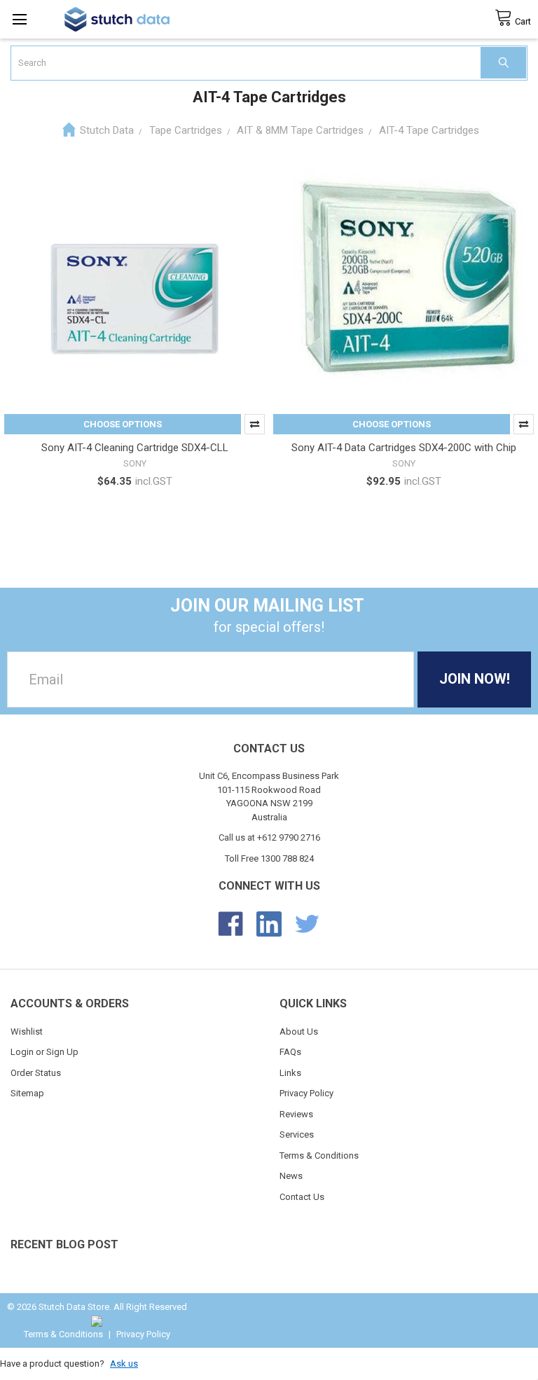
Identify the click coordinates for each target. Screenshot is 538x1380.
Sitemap (27, 1093)
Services (297, 1134)
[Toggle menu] (19, 19)
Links (290, 1073)
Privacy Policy (306, 1093)
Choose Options (122, 424)
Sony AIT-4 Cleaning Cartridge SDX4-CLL (134, 447)
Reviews (296, 1114)
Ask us (124, 1363)
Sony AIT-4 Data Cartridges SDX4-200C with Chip (403, 447)
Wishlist (27, 1031)
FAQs (290, 1052)
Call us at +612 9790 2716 (269, 837)
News (291, 1176)
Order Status (36, 1073)
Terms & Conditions (319, 1155)
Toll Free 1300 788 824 (269, 858)
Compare (254, 424)
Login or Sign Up (44, 1052)
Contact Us (302, 1197)
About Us (299, 1031)
